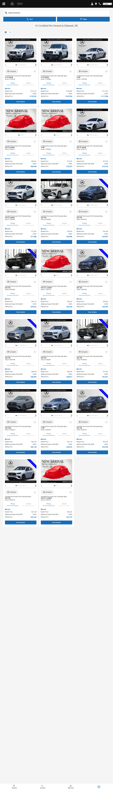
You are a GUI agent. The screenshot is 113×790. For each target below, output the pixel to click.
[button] (35, 65)
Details (28, 83)
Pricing (13, 83)
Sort (31, 19)
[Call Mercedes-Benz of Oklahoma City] (99, 3)
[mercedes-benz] (12, 4)
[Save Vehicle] (34, 71)
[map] (96, 3)
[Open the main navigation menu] (4, 4)
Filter (85, 19)
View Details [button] (20, 102)
